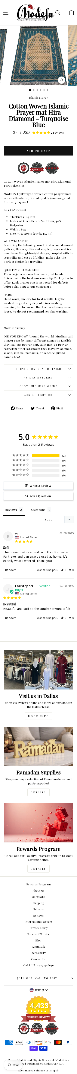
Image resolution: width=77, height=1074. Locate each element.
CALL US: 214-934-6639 (38, 965)
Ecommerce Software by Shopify (38, 1070)
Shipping (38, 903)
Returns (38, 909)
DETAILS (38, 792)
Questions (38, 897)
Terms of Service (38, 934)
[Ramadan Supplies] (38, 746)
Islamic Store (37, 97)
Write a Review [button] (40, 486)
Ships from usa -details (38, 369)
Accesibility (38, 953)
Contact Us (38, 959)
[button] (63, 570)
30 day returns (38, 377)
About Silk (38, 946)
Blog (38, 940)
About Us (38, 890)
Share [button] (12, 570)
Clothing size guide (38, 386)
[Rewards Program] (38, 822)
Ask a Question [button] (40, 496)
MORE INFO (38, 716)
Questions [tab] (38, 510)
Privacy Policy (38, 928)
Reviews (38, 915)
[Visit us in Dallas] (38, 670)
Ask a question (38, 395)
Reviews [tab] (11, 510)
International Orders (38, 921)
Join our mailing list (37, 978)
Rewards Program (38, 884)
